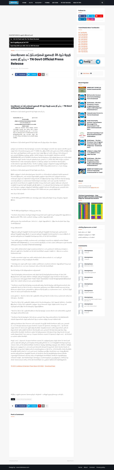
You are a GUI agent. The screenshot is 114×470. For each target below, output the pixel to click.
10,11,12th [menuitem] (38, 3)
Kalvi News (86, 73)
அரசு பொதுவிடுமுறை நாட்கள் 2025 (19, 42)
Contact (92, 467)
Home (12, 50)
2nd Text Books (83, 34)
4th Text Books (83, 38)
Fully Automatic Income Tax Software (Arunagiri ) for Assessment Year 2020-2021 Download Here (94, 125)
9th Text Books (82, 46)
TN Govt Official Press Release (24, 50)
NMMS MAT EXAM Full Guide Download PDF (94, 88)
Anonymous (88, 251)
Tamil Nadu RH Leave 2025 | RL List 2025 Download (24, 46)
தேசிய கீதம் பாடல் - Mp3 (84, 232)
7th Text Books (82, 43)
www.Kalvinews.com (22, 467)
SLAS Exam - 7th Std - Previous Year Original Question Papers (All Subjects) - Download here (94, 144)
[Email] (43, 74)
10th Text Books (83, 48)
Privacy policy (101, 467)
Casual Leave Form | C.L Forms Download (95, 114)
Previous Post (14, 461)
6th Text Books (82, 41)
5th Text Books (82, 39)
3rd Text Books (82, 36)
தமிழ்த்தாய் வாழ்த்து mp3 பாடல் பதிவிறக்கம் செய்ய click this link (94, 152)
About (86, 467)
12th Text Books (83, 52)
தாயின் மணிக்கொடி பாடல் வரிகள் (86, 237)
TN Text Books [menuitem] (66, 3)
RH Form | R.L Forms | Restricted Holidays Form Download (94, 96)
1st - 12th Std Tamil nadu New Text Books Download (24, 39)
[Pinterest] (39, 74)
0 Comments (24, 68)
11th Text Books (82, 50)
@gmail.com (95, 187)
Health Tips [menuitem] (77, 3)
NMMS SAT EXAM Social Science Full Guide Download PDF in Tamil (94, 170)
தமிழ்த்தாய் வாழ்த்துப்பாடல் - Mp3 (86, 235)
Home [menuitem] (24, 3)
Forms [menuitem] (47, 3)
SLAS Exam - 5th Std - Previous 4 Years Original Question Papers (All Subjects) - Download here (94, 106)
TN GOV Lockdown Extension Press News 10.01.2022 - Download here (33, 366)
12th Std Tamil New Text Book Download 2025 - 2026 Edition (95, 134)
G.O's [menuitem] (31, 3)
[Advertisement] (41, 20)
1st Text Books (82, 32)
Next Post (70, 461)
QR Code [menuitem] (55, 3)
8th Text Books (82, 45)
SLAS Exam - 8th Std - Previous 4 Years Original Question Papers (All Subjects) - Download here (94, 162)
